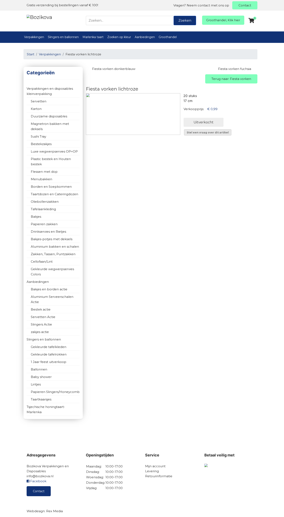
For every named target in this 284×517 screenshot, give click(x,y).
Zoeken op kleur (119, 37)
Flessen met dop (44, 172)
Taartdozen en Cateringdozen (54, 194)
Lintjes (36, 384)
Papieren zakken (44, 224)
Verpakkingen (34, 37)
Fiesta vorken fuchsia (234, 69)
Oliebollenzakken (45, 202)
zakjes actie (40, 332)
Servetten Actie (43, 317)
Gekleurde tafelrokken (49, 354)
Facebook (37, 481)
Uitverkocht (204, 122)
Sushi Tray (38, 136)
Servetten (38, 101)
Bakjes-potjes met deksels (51, 239)
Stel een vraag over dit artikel (208, 132)
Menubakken (41, 179)
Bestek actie (41, 309)
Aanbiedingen (145, 37)
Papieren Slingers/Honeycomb (55, 392)
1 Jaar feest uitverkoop (48, 362)
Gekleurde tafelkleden (48, 347)
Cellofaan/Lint (42, 261)
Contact (244, 5)
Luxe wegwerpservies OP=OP (54, 151)
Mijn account (155, 466)
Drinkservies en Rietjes (48, 232)
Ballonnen (39, 369)
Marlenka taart (93, 37)
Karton (36, 109)
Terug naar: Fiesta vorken (231, 79)
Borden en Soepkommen (51, 187)
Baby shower (41, 377)
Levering (152, 471)
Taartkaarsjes (41, 399)
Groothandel (168, 37)
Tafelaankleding (43, 209)
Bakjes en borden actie (49, 289)
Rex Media (54, 511)
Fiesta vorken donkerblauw (113, 69)
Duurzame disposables (49, 116)
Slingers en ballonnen (63, 37)
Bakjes (36, 217)
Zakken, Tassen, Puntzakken (53, 254)
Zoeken (184, 20)
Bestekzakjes (41, 144)
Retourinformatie (158, 476)
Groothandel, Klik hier (223, 20)
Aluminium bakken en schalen (55, 247)
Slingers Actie (41, 324)
